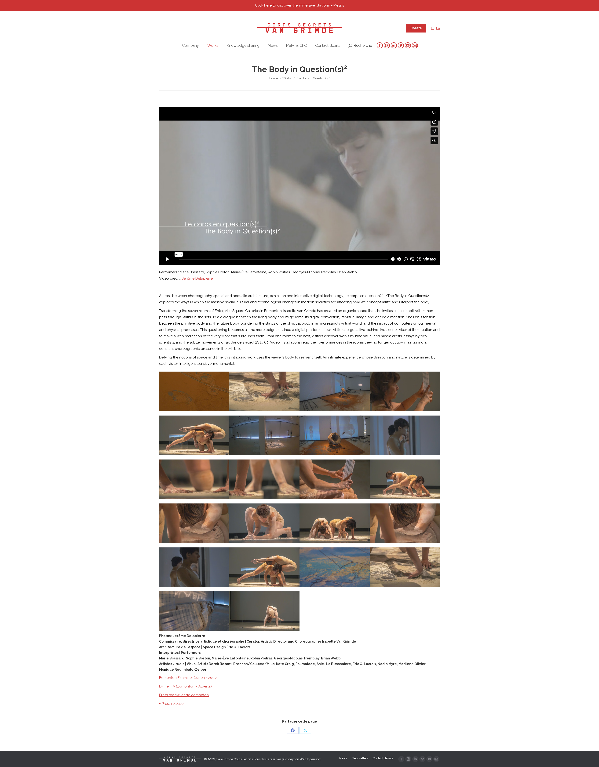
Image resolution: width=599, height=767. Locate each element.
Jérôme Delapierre (197, 278)
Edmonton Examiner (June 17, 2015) (188, 678)
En (438, 28)
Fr (432, 28)
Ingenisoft (314, 759)
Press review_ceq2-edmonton (184, 695)
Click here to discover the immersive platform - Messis (299, 5)
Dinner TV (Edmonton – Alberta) (185, 686)
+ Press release (171, 704)
